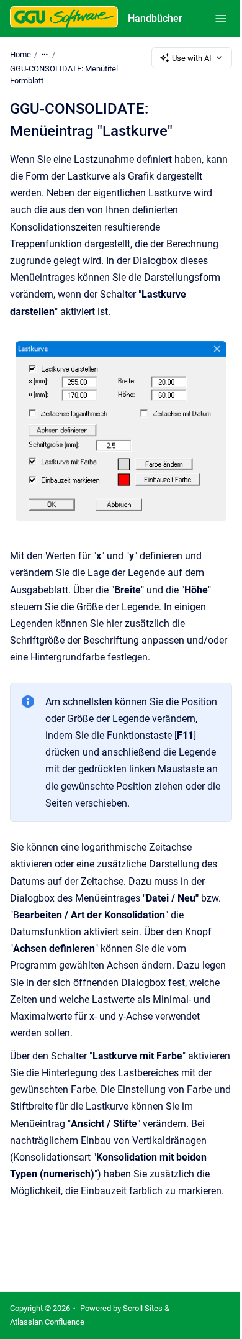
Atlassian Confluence (47, 1322)
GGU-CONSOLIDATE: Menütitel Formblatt (64, 75)
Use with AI (192, 58)
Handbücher (155, 18)
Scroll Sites (143, 1308)
